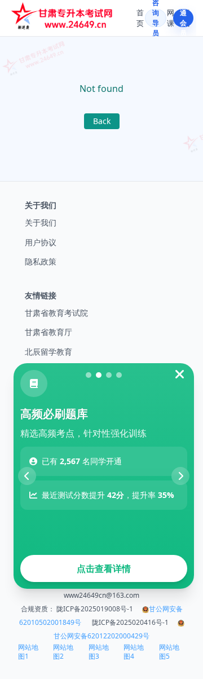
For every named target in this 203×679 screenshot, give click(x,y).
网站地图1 (28, 652)
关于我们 (40, 222)
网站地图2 (63, 652)
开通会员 (183, 18)
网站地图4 (133, 652)
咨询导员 (155, 18)
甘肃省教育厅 (48, 332)
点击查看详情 (104, 568)
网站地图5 (169, 652)
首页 (140, 18)
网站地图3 (99, 652)
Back (102, 121)
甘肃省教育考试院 (56, 312)
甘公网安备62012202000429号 (101, 636)
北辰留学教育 (48, 351)
